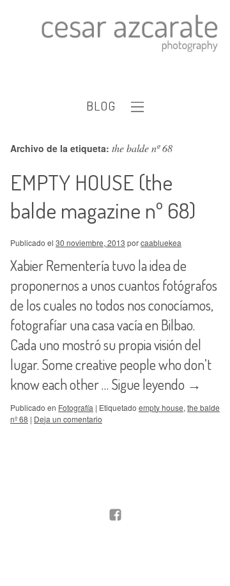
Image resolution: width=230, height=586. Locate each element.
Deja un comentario (68, 418)
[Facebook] (115, 516)
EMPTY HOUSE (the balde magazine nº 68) (102, 196)
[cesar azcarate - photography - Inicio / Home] (124, 33)
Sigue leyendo (156, 384)
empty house (161, 407)
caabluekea (161, 242)
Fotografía (75, 407)
